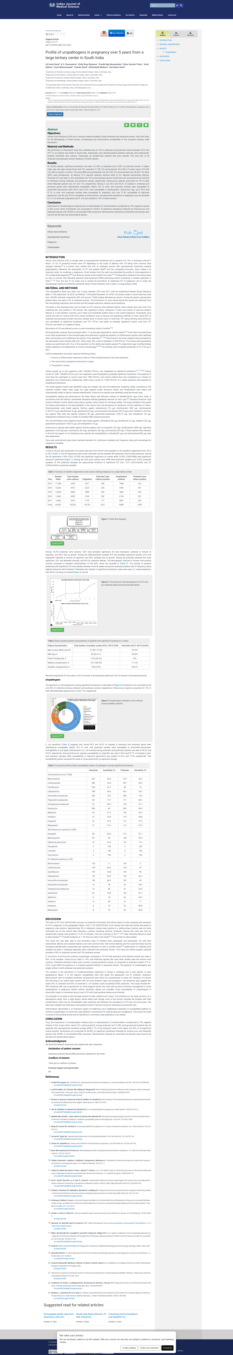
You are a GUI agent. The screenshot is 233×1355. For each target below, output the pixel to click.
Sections (162, 35)
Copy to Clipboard (55, 114)
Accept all (167, 1348)
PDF (131, 33)
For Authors (130, 15)
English (51, 34)
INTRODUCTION (166, 40)
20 (143, 371)
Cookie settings (129, 1348)
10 (114, 274)
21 (128, 399)
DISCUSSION (164, 56)
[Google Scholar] (76, 1085)
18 (99, 346)
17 (101, 338)
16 (126, 332)
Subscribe (143, 15)
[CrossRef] (58, 1085)
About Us (69, 15)
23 (122, 946)
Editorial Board (84, 15)
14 (53, 280)
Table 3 (65, 744)
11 (51, 280)
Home (59, 15)
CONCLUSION (165, 60)
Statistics (176, 35)
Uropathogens (170, 52)
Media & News (157, 15)
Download (190, 35)
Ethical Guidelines (114, 15)
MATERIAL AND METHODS (170, 44)
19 (103, 338)
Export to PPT (57, 543)
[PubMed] (65, 1085)
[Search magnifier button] (181, 5)
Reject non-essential (149, 1348)
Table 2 (124, 563)
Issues (97, 15)
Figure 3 (117, 685)
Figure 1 (68, 459)
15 (111, 328)
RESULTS (163, 48)
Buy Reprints (117, 33)
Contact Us (172, 15)
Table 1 (56, 454)
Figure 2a (78, 572)
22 (61, 936)
